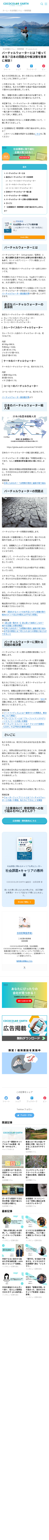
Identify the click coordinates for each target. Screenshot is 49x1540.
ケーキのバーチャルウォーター (18, 184)
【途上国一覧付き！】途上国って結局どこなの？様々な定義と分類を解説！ (23, 624)
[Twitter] (24, 967)
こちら (37, 134)
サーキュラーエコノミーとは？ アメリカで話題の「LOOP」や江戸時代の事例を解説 (23, 725)
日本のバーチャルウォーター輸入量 (17, 192)
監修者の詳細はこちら (24, 961)
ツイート (7, 69)
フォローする (26, 1115)
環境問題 (27, 10)
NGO (43, 699)
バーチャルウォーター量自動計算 (15, 293)
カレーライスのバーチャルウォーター (21, 181)
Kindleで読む (24, 237)
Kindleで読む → (24, 902)
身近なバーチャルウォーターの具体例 (18, 177)
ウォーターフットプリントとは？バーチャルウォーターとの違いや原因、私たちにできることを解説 (24, 798)
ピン (43, 69)
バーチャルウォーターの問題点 (16, 195)
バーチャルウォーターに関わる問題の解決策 (21, 199)
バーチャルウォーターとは (14, 173)
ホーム (5, 10)
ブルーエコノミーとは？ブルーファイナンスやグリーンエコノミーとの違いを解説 (24, 719)
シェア (18, 69)
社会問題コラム (16, 10)
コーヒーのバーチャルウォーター (19, 188)
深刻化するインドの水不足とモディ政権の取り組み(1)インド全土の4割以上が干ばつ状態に (24, 613)
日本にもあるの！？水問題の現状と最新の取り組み (25, 483)
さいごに (8, 203)
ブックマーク (31, 69)
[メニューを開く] (45, 3)
